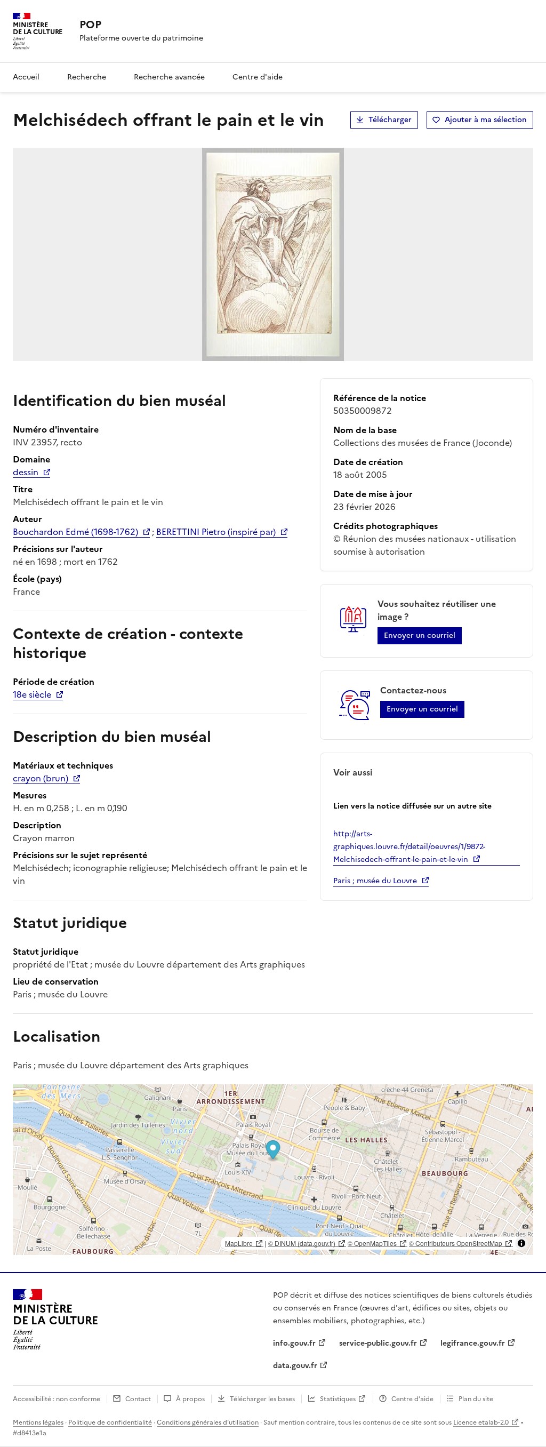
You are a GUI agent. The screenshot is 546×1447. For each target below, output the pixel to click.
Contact (138, 1399)
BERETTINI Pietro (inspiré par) (216, 531)
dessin (25, 472)
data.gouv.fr (295, 1365)
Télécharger (390, 119)
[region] (273, 1169)
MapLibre (239, 1243)
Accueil (26, 77)
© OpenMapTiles (372, 1243)
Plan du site (476, 1399)
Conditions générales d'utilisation (208, 1422)
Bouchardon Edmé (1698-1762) (75, 531)
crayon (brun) (40, 778)
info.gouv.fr (294, 1343)
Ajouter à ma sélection (486, 119)
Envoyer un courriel (419, 635)
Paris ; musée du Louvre (375, 880)
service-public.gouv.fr (378, 1343)
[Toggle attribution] (521, 1243)
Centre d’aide (412, 1399)
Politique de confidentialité (110, 1422)
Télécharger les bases (262, 1399)
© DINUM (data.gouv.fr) (301, 1243)
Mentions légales (38, 1422)
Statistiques (338, 1399)
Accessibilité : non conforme (56, 1399)
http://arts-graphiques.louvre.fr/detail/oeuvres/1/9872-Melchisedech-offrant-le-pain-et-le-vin (409, 846)
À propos (190, 1399)
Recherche (86, 77)
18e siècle (32, 694)
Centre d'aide (257, 77)
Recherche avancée (169, 77)
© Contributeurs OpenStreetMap (455, 1243)
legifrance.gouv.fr (472, 1343)
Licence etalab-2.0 (481, 1422)
